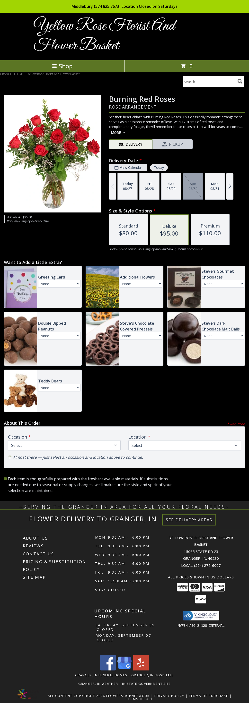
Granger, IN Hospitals (152, 675)
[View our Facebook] (108, 669)
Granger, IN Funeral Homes (101, 675)
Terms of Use (139, 699)
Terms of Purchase (208, 696)
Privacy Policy (169, 696)
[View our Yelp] (141, 669)
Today (159, 167)
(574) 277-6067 (207, 565)
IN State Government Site (146, 683)
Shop (65, 66)
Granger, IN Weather (98, 683)
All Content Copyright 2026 (76, 696)
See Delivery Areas (189, 520)
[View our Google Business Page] (124, 669)
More (116, 132)
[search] (240, 81)
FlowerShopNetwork (128, 696)
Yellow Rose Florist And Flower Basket (104, 36)
